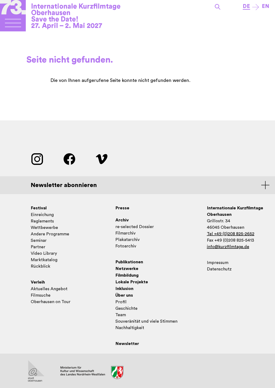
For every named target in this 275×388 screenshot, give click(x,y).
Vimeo (101, 159)
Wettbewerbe (44, 227)
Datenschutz (219, 269)
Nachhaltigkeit (129, 328)
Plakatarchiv (127, 240)
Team (120, 315)
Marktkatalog (44, 260)
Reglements (42, 221)
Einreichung (42, 215)
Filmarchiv (125, 233)
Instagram (37, 159)
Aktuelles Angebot (49, 289)
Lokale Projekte (131, 282)
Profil (121, 302)
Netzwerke (126, 269)
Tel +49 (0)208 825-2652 (230, 234)
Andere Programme (50, 234)
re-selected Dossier (134, 227)
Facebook (69, 159)
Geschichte (126, 308)
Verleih (38, 282)
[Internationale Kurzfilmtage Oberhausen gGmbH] (13, 24)
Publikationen (129, 262)
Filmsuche (40, 295)
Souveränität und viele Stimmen (146, 321)
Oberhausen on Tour (50, 302)
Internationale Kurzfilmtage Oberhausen (76, 9)
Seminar (39, 240)
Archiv (122, 220)
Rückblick (40, 266)
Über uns (124, 295)
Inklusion (124, 289)
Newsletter (127, 344)
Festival (39, 208)
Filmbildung (127, 275)
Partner (38, 247)
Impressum (217, 263)
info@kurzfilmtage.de (228, 247)
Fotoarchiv (125, 246)
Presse (122, 208)
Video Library (44, 253)
